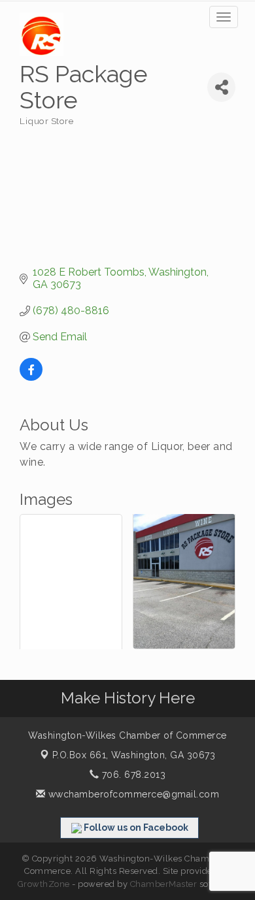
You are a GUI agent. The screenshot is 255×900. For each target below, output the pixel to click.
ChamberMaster (163, 884)
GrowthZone (44, 884)
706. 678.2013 (132, 774)
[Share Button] (221, 87)
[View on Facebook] (31, 377)
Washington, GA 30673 (134, 755)
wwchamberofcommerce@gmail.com (132, 794)
